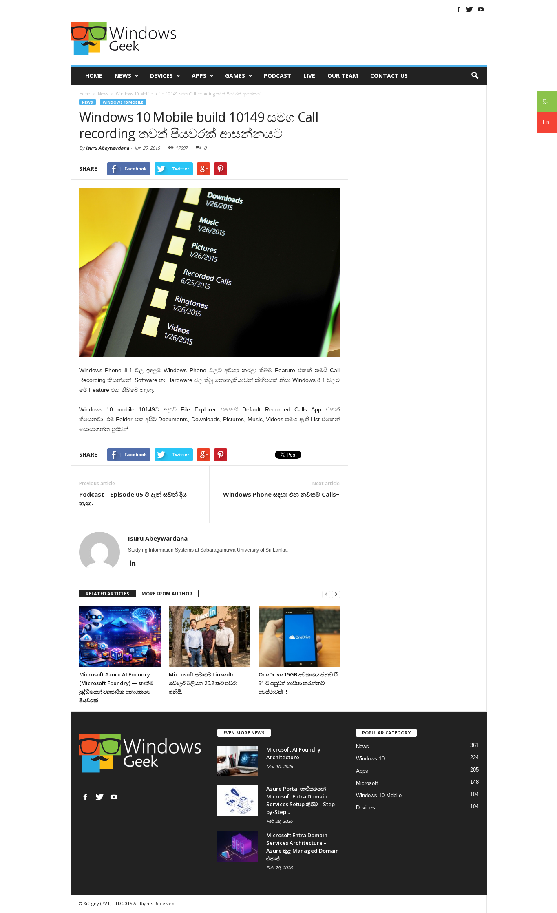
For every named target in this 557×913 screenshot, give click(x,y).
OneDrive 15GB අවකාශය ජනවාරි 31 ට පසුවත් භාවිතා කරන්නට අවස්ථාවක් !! (298, 683)
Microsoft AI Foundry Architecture (293, 753)
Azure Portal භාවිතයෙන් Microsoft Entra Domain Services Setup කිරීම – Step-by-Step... (301, 800)
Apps (199, 76)
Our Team (342, 76)
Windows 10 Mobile (123, 102)
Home (93, 76)
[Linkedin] (133, 563)
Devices (161, 76)
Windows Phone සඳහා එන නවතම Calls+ (281, 494)
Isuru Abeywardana (107, 148)
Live (309, 76)
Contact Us (389, 76)
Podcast (277, 76)
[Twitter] (470, 9)
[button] (475, 76)
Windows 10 (370, 759)
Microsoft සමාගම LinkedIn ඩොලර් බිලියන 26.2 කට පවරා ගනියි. (203, 683)
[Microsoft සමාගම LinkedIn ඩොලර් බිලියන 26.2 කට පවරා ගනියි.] (209, 636)
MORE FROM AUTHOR (166, 593)
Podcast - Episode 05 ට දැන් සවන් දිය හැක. (133, 498)
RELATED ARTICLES (107, 593)
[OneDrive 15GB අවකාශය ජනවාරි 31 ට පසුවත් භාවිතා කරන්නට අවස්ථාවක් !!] (299, 636)
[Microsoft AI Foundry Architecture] (237, 761)
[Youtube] (481, 9)
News (123, 76)
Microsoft (367, 783)
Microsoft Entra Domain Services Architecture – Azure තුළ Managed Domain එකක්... (302, 846)
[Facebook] (459, 9)
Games (235, 76)
